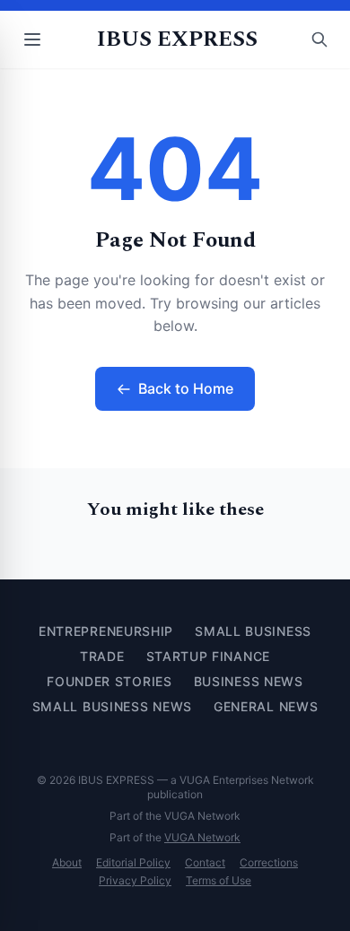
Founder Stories (109, 681)
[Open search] (319, 39)
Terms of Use (218, 880)
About (67, 862)
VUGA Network (202, 837)
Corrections (269, 862)
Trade (102, 656)
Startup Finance (208, 656)
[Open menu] (32, 39)
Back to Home (185, 388)
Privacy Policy (135, 880)
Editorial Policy (133, 862)
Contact (205, 862)
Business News (248, 681)
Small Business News (112, 706)
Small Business (253, 631)
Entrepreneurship (106, 631)
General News (266, 706)
